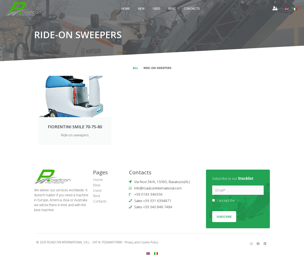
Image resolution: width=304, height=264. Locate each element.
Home (126, 9)
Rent (172, 9)
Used (156, 9)
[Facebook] (258, 244)
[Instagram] (251, 244)
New (141, 9)
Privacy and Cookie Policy (141, 242)
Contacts (192, 9)
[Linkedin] (265, 244)
